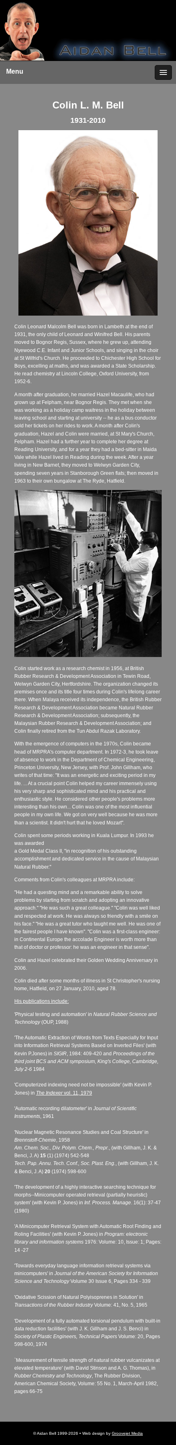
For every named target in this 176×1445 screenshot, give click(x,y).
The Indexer (49, 1093)
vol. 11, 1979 (77, 1093)
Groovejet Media (127, 1433)
